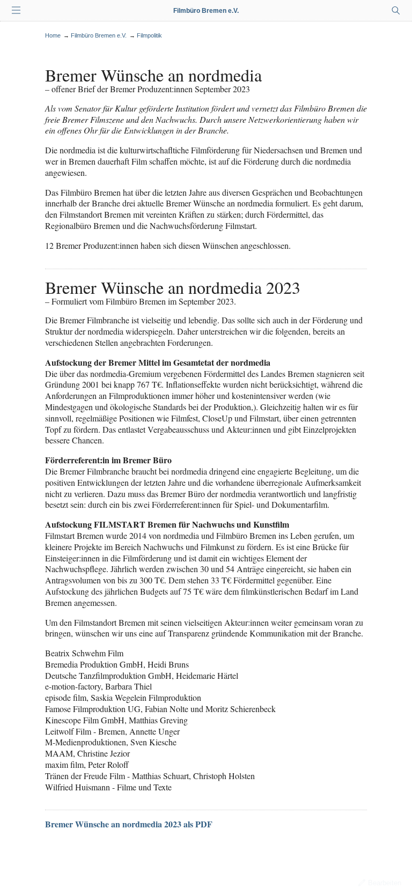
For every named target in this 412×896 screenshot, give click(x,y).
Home (53, 35)
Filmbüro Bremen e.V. (206, 10)
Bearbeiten (384, 883)
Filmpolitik (149, 35)
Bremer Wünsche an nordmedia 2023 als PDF (128, 824)
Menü (16, 10)
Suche (396, 10)
